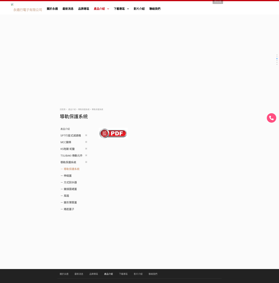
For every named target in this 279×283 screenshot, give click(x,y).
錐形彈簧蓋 (70, 202)
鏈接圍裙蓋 (70, 189)
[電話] (271, 118)
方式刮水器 (70, 182)
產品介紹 (72, 109)
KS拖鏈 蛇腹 (67, 149)
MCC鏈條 (65, 142)
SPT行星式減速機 (70, 135)
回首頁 (63, 109)
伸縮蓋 (68, 175)
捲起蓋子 (69, 209)
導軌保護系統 (84, 109)
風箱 (66, 195)
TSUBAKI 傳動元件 (71, 155)
